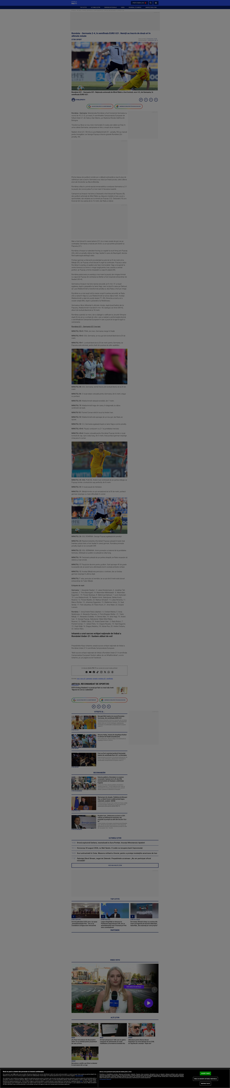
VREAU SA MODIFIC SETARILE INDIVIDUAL (205, 1078)
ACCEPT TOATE (205, 1073)
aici (81, 1081)
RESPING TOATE (205, 1083)
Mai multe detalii (79, 1075)
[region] (115, 1078)
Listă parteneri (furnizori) (105, 1079)
